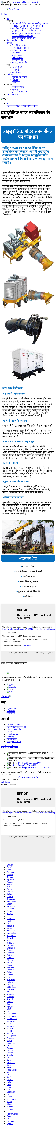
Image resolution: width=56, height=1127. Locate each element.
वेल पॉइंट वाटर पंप (19, 45)
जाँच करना (5, 696)
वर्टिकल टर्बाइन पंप (19, 50)
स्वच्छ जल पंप (17, 57)
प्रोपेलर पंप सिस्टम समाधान (22, 35)
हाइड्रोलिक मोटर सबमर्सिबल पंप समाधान (28, 31)
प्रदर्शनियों (16, 82)
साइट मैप (34, 777)
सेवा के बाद (16, 72)
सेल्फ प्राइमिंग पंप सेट (15, 40)
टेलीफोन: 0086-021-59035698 (29, 763)
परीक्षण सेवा (16, 70)
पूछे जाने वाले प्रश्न (19, 92)
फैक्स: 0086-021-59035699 (24, 765)
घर (8, 18)
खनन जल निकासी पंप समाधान (23, 38)
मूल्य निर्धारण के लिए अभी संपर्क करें (24, 2)
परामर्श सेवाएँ (17, 67)
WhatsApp (5, 782)
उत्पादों (9, 43)
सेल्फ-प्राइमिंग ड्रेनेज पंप (21, 48)
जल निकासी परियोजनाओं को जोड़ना (26, 28)
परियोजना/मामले (18, 87)
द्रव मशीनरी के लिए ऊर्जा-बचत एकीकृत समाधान (30, 23)
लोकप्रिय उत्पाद (24, 777)
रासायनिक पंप (17, 60)
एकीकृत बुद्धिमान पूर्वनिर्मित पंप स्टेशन (26, 33)
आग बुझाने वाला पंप (19, 62)
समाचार (15, 89)
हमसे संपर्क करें (12, 94)
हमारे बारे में (11, 75)
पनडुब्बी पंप (16, 53)
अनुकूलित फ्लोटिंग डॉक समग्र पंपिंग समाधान (29, 26)
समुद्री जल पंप (17, 55)
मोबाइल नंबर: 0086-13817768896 (35, 768)
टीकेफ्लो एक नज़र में (19, 77)
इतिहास (15, 79)
